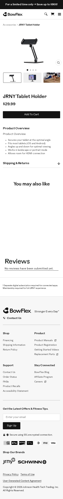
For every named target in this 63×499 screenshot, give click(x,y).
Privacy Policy (10, 474)
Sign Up (11, 425)
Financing (8, 340)
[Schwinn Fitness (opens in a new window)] (32, 462)
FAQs (6, 382)
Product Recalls (11, 386)
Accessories (9, 25)
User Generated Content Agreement (22, 481)
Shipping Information (14, 345)
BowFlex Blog (41, 372)
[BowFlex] (13, 14)
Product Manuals (45, 340)
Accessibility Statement (15, 391)
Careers (40, 382)
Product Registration (45, 345)
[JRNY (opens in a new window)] (9, 461)
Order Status (10, 377)
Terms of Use (27, 474)
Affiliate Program (43, 377)
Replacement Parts (46, 354)
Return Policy (10, 350)
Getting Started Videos (46, 350)
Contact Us (9, 372)
